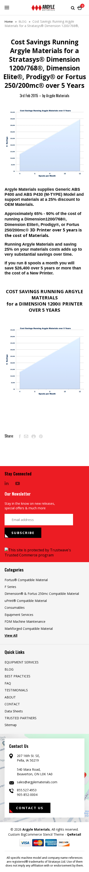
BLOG (9, 669)
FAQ (8, 683)
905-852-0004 (27, 794)
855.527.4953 (27, 790)
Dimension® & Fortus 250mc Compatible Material (42, 593)
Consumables (15, 607)
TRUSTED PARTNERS (21, 718)
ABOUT (10, 697)
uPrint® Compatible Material (26, 600)
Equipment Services (19, 614)
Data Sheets (14, 711)
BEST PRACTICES (17, 676)
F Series (10, 587)
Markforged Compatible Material (29, 628)
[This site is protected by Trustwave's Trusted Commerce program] (44, 552)
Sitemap (11, 725)
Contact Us (30, 807)
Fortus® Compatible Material (26, 580)
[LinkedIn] (7, 483)
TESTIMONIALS (16, 690)
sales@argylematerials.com (37, 782)
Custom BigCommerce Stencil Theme (36, 834)
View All (11, 635)
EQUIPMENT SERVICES (22, 662)
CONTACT (12, 704)
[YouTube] (17, 483)
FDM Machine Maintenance (25, 621)
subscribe (22, 532)
